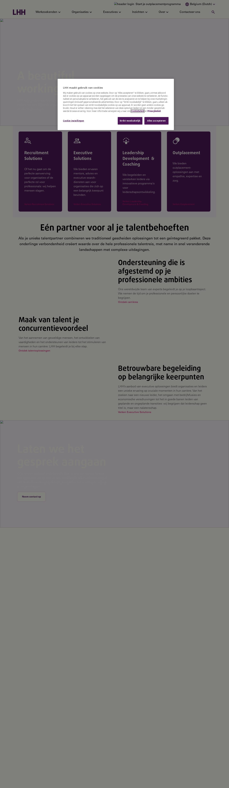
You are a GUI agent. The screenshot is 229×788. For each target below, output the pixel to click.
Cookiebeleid (137, 111)
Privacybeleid (154, 111)
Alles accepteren (156, 120)
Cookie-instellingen (73, 120)
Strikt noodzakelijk (130, 120)
